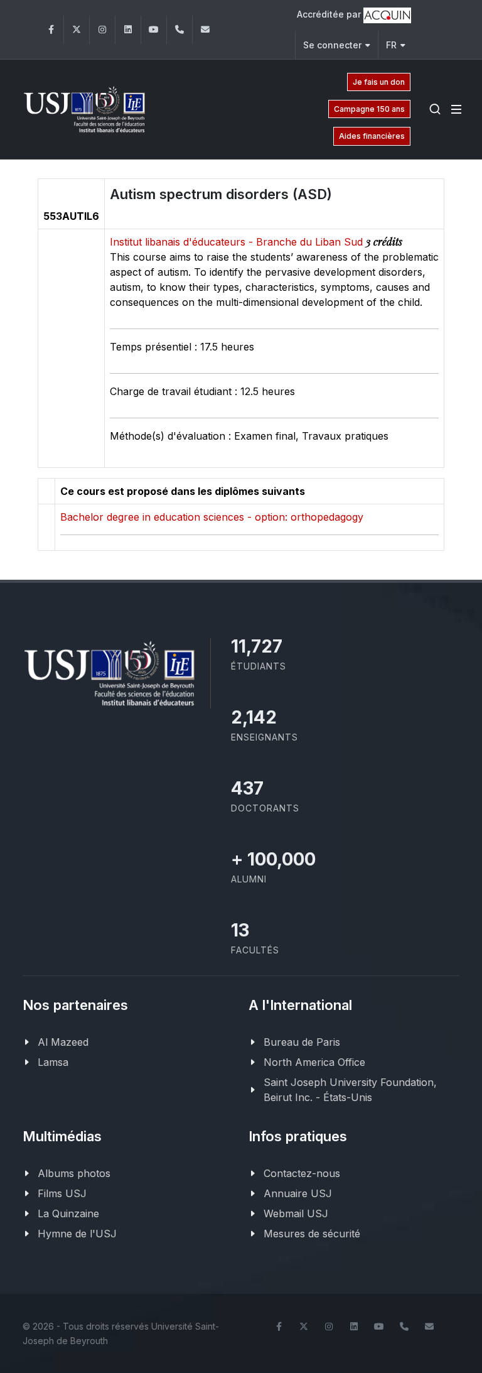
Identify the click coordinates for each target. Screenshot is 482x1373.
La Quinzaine (68, 1213)
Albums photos (74, 1173)
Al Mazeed (63, 1042)
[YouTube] (153, 30)
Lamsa (53, 1062)
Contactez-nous (302, 1173)
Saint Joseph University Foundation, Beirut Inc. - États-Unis (350, 1090)
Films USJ (62, 1193)
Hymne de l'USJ (77, 1233)
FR (391, 45)
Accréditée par (330, 14)
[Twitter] (76, 30)
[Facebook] (50, 30)
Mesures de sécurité (312, 1233)
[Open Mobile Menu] (456, 109)
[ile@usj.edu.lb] (205, 30)
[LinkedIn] (128, 30)
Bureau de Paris (302, 1042)
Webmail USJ (296, 1213)
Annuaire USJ (298, 1193)
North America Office (314, 1062)
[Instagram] (102, 30)
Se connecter (332, 45)
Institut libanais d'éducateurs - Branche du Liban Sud (238, 242)
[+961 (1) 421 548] (179, 30)
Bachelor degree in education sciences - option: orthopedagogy (211, 517)
